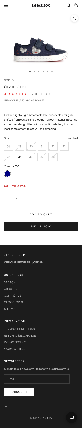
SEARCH (9, 282)
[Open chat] (71, 417)
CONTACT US (12, 295)
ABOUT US (11, 289)
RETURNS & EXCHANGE (20, 335)
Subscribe (19, 391)
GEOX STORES (13, 302)
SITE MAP (10, 309)
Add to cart (41, 214)
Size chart (72, 138)
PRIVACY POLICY (15, 342)
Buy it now (41, 226)
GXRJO (9, 80)
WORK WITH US (14, 349)
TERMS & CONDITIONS (19, 329)
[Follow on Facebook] (6, 406)
